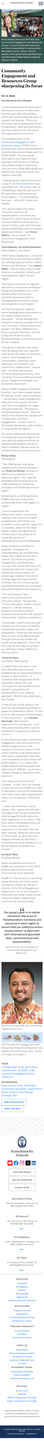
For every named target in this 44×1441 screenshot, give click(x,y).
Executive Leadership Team (22, 1360)
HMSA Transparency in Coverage (22, 1398)
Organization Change (21, 1092)
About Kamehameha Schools (22, 1353)
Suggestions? (31, 1434)
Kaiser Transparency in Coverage (22, 1401)
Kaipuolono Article (11, 1085)
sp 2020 (23, 1070)
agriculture (31, 1067)
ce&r (32, 1070)
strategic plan (9, 1067)
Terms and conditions (15, 1434)
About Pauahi (22, 1350)
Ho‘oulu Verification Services (22, 1317)
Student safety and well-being (22, 1301)
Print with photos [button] (14, 1102)
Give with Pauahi (22, 1172)
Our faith (22, 1364)
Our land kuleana (22, 1331)
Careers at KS (22, 1187)
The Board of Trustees (22, 1357)
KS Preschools (22, 1294)
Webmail (22, 1394)
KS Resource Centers (22, 1321)
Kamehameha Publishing (22, 1372)
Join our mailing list (22, 1180)
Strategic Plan (9, 1095)
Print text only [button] (12, 1109)
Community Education (14, 1089)
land (21, 1067)
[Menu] (40, 3)
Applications (22, 1314)
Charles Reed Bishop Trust (22, 1378)
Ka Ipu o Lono (22, 1391)
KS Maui (22, 1290)
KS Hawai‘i (22, 1283)
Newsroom (30, 1085)
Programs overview (22, 1311)
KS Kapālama (22, 1287)
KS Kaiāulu (22, 1334)
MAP (21, 1229)
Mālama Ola (22, 1297)
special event (8, 1070)
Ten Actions (22, 183)
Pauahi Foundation (22, 1375)
